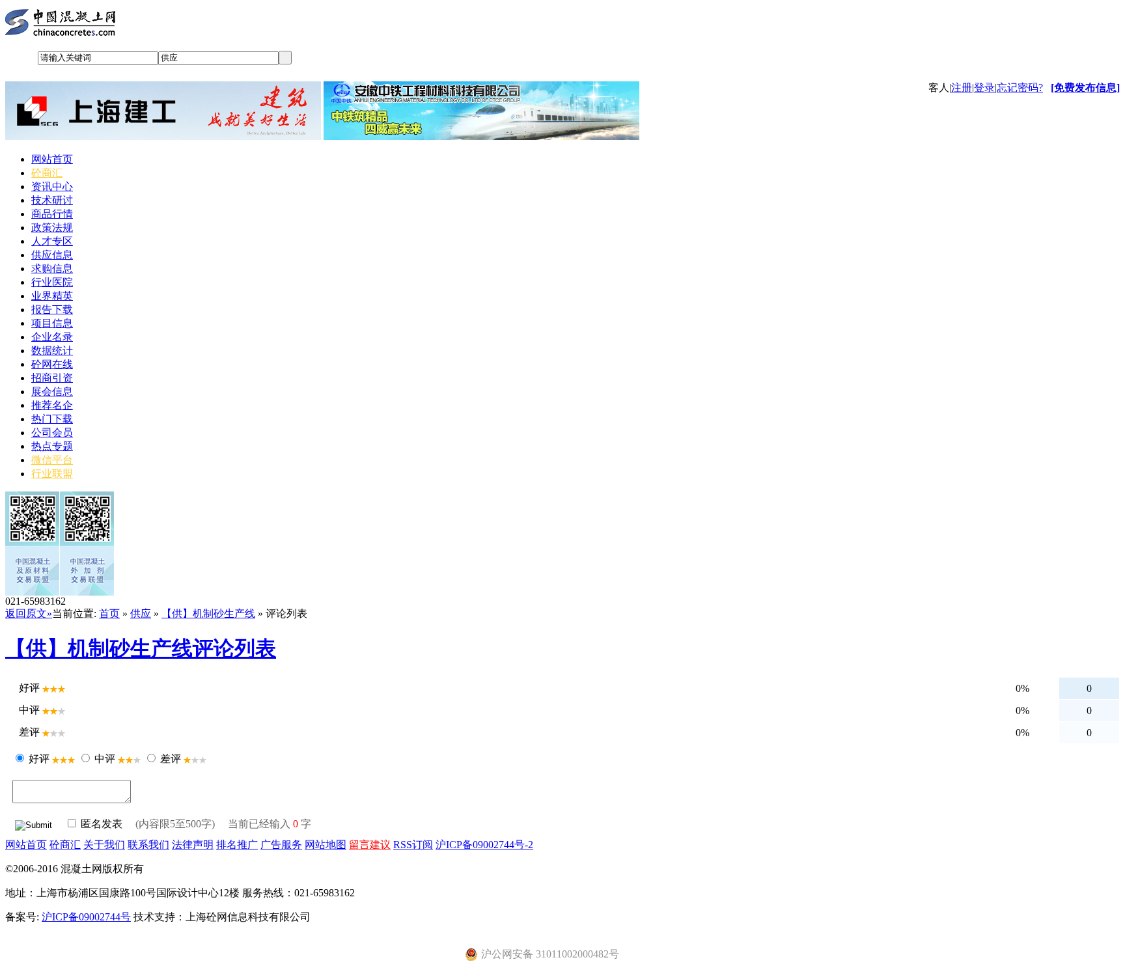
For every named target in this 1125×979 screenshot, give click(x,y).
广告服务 (281, 844)
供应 (140, 613)
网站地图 (325, 844)
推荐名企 (52, 405)
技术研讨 (52, 200)
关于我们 (104, 844)
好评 (39, 758)
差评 (171, 758)
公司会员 (52, 432)
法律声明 (193, 844)
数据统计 (52, 350)
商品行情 (52, 213)
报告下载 (52, 309)
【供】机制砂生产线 (208, 613)
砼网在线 (52, 364)
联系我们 (148, 844)
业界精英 (52, 295)
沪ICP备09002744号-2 (484, 844)
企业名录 (52, 336)
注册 (961, 87)
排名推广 (237, 844)
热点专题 (52, 446)
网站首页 (52, 159)
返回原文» (28, 613)
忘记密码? (1020, 87)
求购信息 (52, 268)
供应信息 (52, 254)
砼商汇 (46, 172)
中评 (105, 758)
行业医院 (52, 282)
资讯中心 (52, 186)
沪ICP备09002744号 (86, 916)
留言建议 (370, 844)
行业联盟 (52, 473)
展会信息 (52, 391)
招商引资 (52, 377)
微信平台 (52, 459)
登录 (984, 87)
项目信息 (52, 323)
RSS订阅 (413, 844)
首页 (109, 613)
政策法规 (52, 227)
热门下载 (52, 418)
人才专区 (52, 241)
